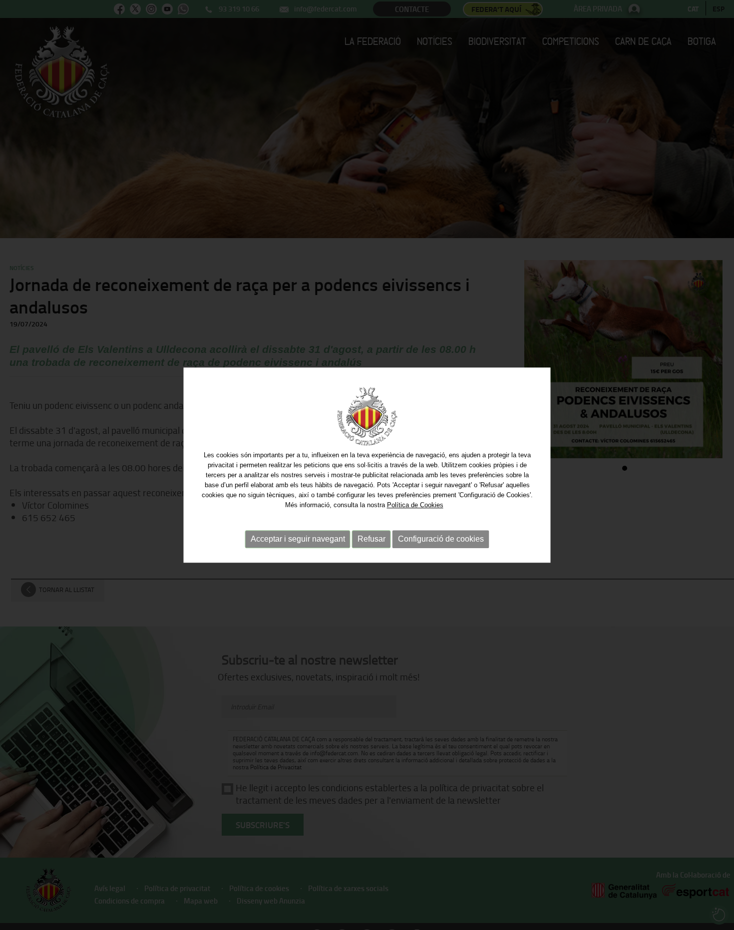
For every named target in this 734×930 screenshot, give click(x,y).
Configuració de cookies (441, 539)
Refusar (371, 539)
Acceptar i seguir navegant (298, 539)
